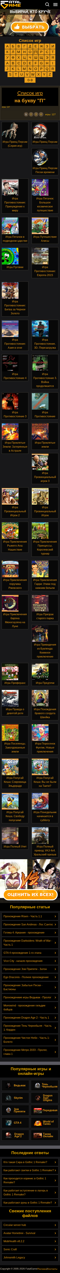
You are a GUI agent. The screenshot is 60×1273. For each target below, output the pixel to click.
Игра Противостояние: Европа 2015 (45, 271)
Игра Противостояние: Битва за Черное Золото (15, 307)
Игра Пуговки (15, 267)
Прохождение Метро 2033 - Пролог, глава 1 (25, 1052)
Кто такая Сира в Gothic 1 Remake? (25, 1162)
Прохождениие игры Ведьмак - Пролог (27, 997)
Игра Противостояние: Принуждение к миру (15, 204)
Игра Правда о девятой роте (15, 711)
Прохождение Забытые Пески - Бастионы (23, 987)
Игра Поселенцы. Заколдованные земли (15, 747)
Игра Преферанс (15, 683)
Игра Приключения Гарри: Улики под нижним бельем (45, 584)
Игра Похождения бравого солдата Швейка (45, 713)
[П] (36, 52)
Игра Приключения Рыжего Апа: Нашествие (15, 545)
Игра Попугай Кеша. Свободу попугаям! (15, 816)
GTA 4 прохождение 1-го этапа (22, 952)
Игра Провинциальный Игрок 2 (15, 511)
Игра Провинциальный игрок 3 (45, 477)
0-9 (30, 80)
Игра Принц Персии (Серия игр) (15, 143)
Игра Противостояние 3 (15, 414)
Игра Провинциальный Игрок (45, 511)
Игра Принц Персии (45, 141)
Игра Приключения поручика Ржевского (15, 584)
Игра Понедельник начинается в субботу (45, 816)
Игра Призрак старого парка (45, 616)
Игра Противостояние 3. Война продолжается (45, 380)
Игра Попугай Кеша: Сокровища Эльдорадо (15, 781)
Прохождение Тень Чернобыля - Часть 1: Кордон (28, 1027)
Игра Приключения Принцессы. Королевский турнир (45, 547)
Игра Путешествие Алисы (45, 238)
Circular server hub (15, 1225)
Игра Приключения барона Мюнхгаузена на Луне (15, 620)
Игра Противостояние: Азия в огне (15, 343)
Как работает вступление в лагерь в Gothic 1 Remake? (26, 1192)
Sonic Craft (10, 1249)
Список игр (30, 40)
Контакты (52, 1269)
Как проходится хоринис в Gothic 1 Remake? (25, 1180)
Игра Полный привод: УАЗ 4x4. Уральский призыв (45, 850)
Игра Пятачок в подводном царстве (15, 238)
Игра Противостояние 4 (15, 376)
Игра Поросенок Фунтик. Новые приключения (45, 747)
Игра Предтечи (45, 683)
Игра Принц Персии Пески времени (45, 170)
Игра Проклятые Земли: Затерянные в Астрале (15, 446)
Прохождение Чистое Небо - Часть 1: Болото (27, 1039)
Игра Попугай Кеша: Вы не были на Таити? (45, 781)
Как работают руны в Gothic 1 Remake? (28, 1202)
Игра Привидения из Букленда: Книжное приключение (45, 650)
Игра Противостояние (45, 414)
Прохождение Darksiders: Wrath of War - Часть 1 (28, 942)
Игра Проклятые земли (45, 444)
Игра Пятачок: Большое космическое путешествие (45, 204)
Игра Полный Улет (15, 846)
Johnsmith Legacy (14, 1257)
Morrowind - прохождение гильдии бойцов (24, 1007)
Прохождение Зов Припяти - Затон (25, 969)
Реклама (42, 1269)
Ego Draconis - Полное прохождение (26, 977)
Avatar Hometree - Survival (19, 1233)
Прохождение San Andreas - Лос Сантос (28, 924)
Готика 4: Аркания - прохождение (24, 932)
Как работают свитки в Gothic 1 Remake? (29, 1170)
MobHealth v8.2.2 (14, 1241)
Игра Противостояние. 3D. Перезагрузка (45, 343)
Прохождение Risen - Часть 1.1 (23, 916)
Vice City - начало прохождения (23, 961)
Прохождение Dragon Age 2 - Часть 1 (26, 1017)
